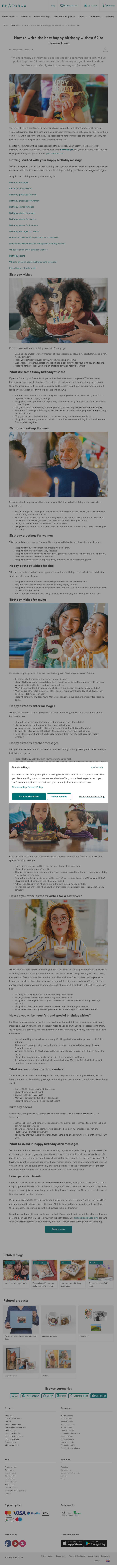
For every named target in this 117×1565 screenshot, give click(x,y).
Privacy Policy (35, 787)
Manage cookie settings (92, 796)
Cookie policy (19, 787)
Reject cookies (59, 796)
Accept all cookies (29, 796)
